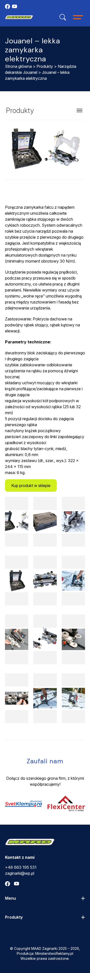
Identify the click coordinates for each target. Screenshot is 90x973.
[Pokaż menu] (79, 110)
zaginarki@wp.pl (19, 873)
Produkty (44, 66)
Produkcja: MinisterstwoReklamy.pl (45, 953)
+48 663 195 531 (20, 867)
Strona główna (18, 66)
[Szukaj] (63, 17)
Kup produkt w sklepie (30, 485)
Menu (10, 898)
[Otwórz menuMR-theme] (78, 17)
